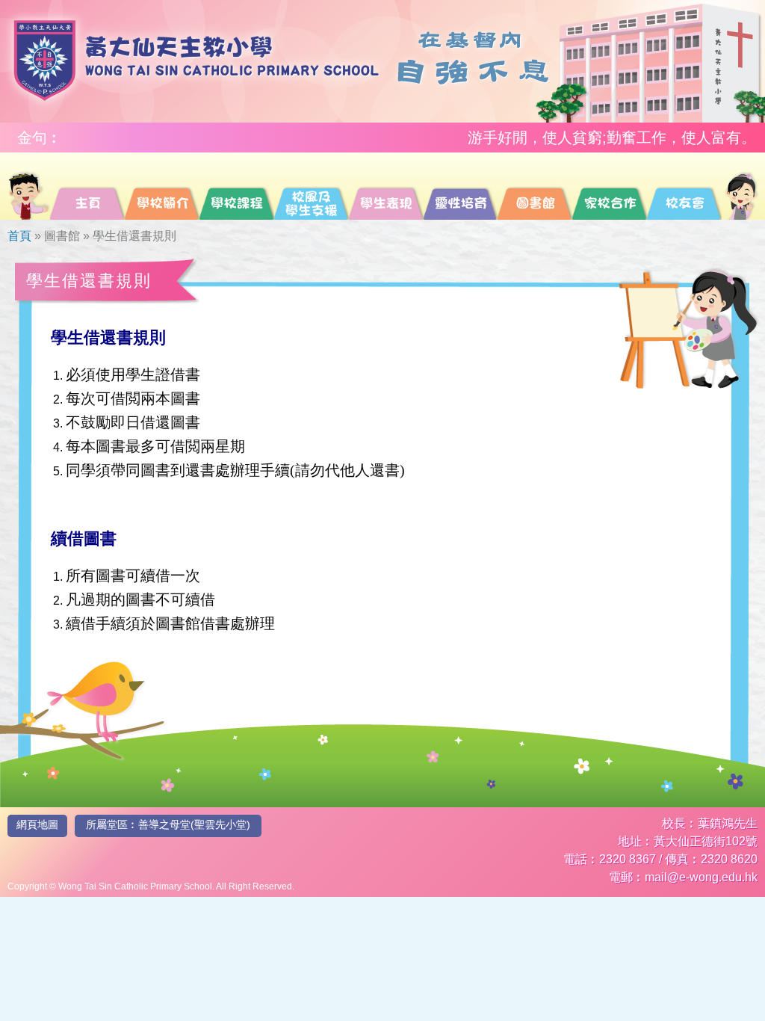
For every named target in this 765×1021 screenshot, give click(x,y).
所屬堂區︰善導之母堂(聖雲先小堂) (168, 824)
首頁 (19, 235)
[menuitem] (28, 186)
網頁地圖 (37, 824)
